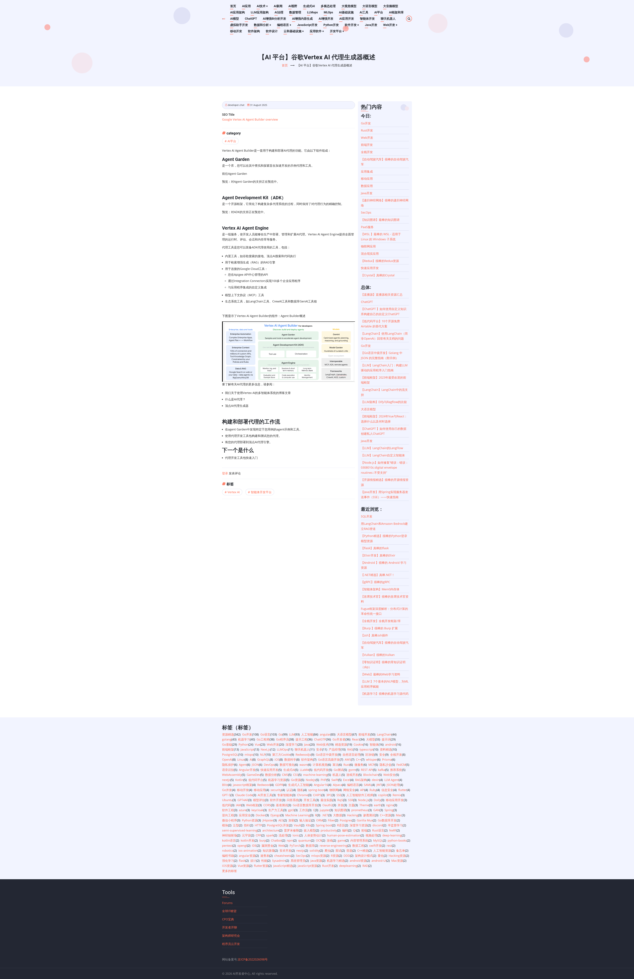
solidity (315, 850)
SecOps (366, 212)
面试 (338, 850)
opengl (242, 846)
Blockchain (370, 775)
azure (243, 810)
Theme (364, 805)
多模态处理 (328, 6)
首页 (233, 6)
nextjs (226, 780)
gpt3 (291, 810)
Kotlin (239, 780)
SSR (350, 800)
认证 (289, 790)
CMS (285, 775)
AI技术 (262, 6)
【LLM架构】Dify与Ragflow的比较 (384, 402)
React (356, 739)
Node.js (363, 800)
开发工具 (310, 800)
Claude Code (244, 795)
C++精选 (362, 850)
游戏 (330, 840)
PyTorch (295, 846)
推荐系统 (396, 770)
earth (377, 805)
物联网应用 (368, 246)
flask (242, 861)
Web (281, 846)
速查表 (264, 856)
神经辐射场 (229, 835)
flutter (402, 790)
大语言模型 (369, 6)
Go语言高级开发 (329, 759)
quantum (304, 840)
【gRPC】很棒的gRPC (375, 582)
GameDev (253, 775)
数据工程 (358, 846)
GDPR (279, 785)
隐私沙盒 (385, 765)
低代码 (226, 805)
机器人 (337, 775)
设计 (253, 861)
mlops (249, 755)
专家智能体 (284, 795)
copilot (383, 795)
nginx (390, 805)
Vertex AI (234, 492)
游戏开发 (352, 775)
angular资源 (247, 856)
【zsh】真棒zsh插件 (374, 635)
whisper (371, 759)
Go (280, 734)
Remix (397, 795)
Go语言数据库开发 (305, 805)
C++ (358, 759)
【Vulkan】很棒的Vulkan (378, 655)
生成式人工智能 (298, 785)
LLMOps (282, 749)
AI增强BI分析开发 (274, 18)
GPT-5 (226, 795)
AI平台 (378, 12)
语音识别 (228, 770)
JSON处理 (393, 785)
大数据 (337, 815)
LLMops (312, 12)
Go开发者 (339, 739)
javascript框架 (242, 785)
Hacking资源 (397, 856)
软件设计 (272, 31)
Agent (243, 765)
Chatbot (276, 840)
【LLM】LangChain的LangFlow (382, 448)
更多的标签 (229, 871)
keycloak (257, 810)
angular (325, 734)
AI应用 (246, 6)
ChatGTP (320, 739)
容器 (349, 850)
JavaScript (247, 749)
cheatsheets (282, 856)
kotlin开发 (247, 840)
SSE (338, 795)
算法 (335, 765)
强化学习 (228, 861)
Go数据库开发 (387, 820)
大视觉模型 (349, 6)
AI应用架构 (237, 12)
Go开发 (366, 123)
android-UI (378, 861)
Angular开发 (247, 770)
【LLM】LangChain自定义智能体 (383, 455)
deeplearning (348, 866)
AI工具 (364, 12)
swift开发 (375, 846)
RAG (350, 749)
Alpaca (337, 785)
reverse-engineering (333, 846)
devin (375, 780)
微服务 (358, 765)
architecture (270, 830)
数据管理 (295, 12)
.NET (325, 815)
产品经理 (335, 749)
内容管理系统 (359, 840)
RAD (365, 866)
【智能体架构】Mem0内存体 (380, 589)
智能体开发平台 (261, 492)
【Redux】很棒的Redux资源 (380, 261)
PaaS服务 (367, 227)
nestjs (300, 850)
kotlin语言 (229, 840)
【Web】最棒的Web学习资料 (380, 674)
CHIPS (317, 795)
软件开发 (352, 25)
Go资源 (296, 780)
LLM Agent (391, 780)
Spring (389, 810)
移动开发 (236, 31)
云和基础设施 (294, 31)
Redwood (263, 785)
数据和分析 (262, 25)
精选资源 (341, 744)
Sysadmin (279, 861)
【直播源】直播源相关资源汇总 (382, 294)
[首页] (223, 18)
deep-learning (392, 835)
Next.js (265, 749)
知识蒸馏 (269, 850)
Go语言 (265, 734)
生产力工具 (275, 810)
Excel (346, 780)
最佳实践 (326, 800)
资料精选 (386, 749)
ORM (319, 820)
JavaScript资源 (307, 866)
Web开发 (390, 25)
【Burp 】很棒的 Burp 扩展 (379, 628)
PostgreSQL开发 (278, 825)
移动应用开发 (395, 800)
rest (389, 846)
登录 (225, 473)
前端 (364, 830)
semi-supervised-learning (239, 830)
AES (280, 820)
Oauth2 (327, 805)
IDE (254, 846)
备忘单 (400, 850)
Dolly (377, 800)
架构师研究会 (231, 936)
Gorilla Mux (365, 820)
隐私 (300, 790)
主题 (351, 805)
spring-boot (316, 790)
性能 (264, 861)
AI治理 (279, 12)
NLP (263, 755)
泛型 (236, 825)
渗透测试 (369, 815)
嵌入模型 (310, 830)
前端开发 (367, 145)
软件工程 (228, 810)
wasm (303, 765)
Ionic (296, 835)
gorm (352, 770)
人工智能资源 (382, 850)
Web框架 (252, 805)
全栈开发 (367, 152)
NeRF (392, 830)
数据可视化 (287, 765)
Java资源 (316, 861)
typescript (366, 749)
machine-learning (315, 775)
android (390, 744)
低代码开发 (321, 770)
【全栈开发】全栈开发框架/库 (381, 621)
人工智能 (307, 734)
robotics (227, 850)
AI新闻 (278, 6)
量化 (381, 856)
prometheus (359, 810)
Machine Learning (297, 815)
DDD (347, 856)
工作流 (303, 810)
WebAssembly (232, 775)
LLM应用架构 (260, 12)
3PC (329, 795)
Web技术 (322, 744)
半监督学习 (395, 825)
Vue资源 (243, 866)
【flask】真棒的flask (375, 548)
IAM (238, 805)
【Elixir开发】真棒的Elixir (378, 555)
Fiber (331, 820)
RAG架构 (361, 780)
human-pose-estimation (344, 835)
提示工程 (301, 739)
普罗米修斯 (291, 830)
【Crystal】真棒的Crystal (378, 275)
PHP (323, 780)
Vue (257, 744)
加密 (291, 820)
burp (262, 840)
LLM (292, 734)
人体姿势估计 (313, 835)
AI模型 (234, 18)
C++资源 (385, 815)
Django (275, 815)
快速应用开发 (370, 268)
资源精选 (228, 734)
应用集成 (367, 171)
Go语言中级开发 (327, 755)
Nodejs (311, 780)
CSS (295, 775)
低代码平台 (255, 780)
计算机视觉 (320, 765)
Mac (399, 815)
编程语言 (284, 25)
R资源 (335, 856)
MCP (371, 765)
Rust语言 (378, 830)
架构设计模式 (364, 856)
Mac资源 (397, 861)
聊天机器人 (388, 18)
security (276, 790)
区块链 (369, 755)
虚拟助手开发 (239, 25)
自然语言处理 (351, 755)
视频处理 (371, 835)
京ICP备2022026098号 (253, 959)
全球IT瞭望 (229, 911)
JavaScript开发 (307, 25)
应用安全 (245, 815)
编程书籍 (228, 856)
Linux (241, 759)
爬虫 (328, 850)
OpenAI (227, 759)
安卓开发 (285, 850)
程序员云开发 (231, 944)
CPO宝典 (228, 919)
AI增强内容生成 (302, 18)
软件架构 (254, 31)
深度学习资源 (359, 825)
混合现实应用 (370, 254)
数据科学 (290, 759)
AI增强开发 (326, 18)
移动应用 (367, 179)
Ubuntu (227, 800)
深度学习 (292, 744)
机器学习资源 (277, 780)
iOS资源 (227, 866)
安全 (382, 755)
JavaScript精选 (283, 866)
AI (251, 759)
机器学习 (244, 739)
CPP (258, 835)
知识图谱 (340, 810)
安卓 (319, 749)
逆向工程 (228, 815)
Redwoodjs (303, 755)
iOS (277, 759)
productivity (329, 830)
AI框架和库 (396, 12)
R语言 (341, 825)
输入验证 (305, 820)
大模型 (370, 739)
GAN (376, 810)
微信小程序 (229, 820)
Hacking (352, 815)
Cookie (358, 744)
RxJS (340, 800)
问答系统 (293, 800)
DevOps (269, 765)
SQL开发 (366, 516)
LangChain (384, 734)
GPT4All (242, 800)
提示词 (386, 739)
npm (290, 840)
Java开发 (371, 25)
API (362, 790)
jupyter (325, 810)
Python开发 (331, 25)
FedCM (401, 765)
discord (377, 825)
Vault (297, 825)
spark (270, 835)
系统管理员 (298, 861)
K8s (308, 825)
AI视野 (292, 6)
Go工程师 (263, 739)
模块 (225, 825)
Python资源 (250, 820)
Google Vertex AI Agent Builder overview (250, 119)
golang (226, 739)
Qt (354, 830)
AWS (348, 759)
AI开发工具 (265, 795)
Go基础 (227, 744)
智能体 (374, 744)
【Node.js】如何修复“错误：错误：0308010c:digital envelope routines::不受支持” (384, 468)
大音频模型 (390, 6)
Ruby (373, 790)
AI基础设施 (346, 12)
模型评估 (259, 800)
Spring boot (324, 825)
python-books (397, 840)
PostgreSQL (230, 755)
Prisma (387, 759)
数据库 (310, 846)
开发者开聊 (229, 927)
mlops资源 (318, 856)
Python (243, 744)
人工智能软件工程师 (359, 795)
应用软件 (317, 31)
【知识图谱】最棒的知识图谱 (380, 220)
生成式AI (309, 6)
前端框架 (228, 749)
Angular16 (321, 785)
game (341, 840)
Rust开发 (367, 130)
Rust (346, 765)
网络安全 (349, 790)
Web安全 (389, 775)
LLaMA (304, 770)
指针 (247, 825)
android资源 (358, 861)
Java (307, 744)
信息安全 (387, 790)
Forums (227, 903)
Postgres (346, 820)
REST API (367, 770)
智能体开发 (367, 18)
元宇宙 (246, 835)
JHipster (268, 820)
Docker (260, 815)
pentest (227, 846)
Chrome (302, 795)
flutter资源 (261, 866)
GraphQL (263, 759)
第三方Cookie (281, 755)
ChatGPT (251, 18)
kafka (381, 770)
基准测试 (282, 805)
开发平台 (337, 31)
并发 (341, 805)
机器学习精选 (336, 861)
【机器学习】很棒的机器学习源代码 (384, 694)
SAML (367, 785)
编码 (345, 830)
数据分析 (271, 775)
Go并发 (227, 790)
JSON (255, 765)
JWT (379, 785)
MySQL (378, 840)
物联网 (333, 790)
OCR (319, 840)
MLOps (328, 12)
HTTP (258, 825)
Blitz (225, 785)
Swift (334, 780)
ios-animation (248, 850)
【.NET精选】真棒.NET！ (378, 575)
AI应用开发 (346, 18)
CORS (267, 805)
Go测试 (339, 770)
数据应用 (367, 186)
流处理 (283, 835)
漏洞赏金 (267, 846)
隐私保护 (228, 765)
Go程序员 (282, 739)
